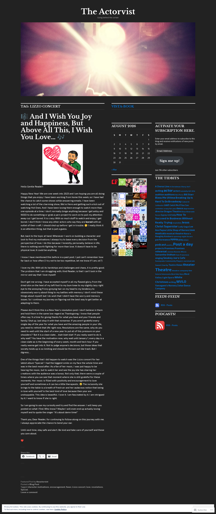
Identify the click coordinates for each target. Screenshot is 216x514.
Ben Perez (179, 195)
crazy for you (170, 208)
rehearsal (161, 251)
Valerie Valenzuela (163, 274)
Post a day (183, 244)
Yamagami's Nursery (166, 285)
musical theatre (174, 233)
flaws (68, 487)
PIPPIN (174, 239)
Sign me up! (170, 161)
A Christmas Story (178, 186)
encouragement (57, 487)
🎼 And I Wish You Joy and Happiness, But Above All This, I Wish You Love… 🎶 (57, 127)
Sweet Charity (161, 265)
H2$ (169, 215)
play (181, 239)
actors (177, 190)
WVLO (181, 281)
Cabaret (185, 202)
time (190, 270)
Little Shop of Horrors (177, 230)
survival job (189, 261)
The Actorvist (108, 11)
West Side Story (177, 274)
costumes (159, 208)
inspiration (177, 223)
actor (168, 190)
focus (157, 215)
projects (159, 248)
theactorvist (42, 481)
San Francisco (182, 255)
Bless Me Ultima (165, 197)
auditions (169, 194)
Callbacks (159, 205)
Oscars (190, 236)
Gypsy (164, 215)
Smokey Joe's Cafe (174, 257)
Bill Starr (189, 194)
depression (189, 208)
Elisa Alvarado (188, 211)
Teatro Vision (175, 265)
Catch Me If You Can (179, 205)
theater (189, 264)
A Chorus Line (162, 186)
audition (159, 194)
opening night (179, 236)
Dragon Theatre (172, 211)
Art (189, 191)
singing (159, 258)
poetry (169, 245)
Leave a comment (29, 492)
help (173, 215)
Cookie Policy (60, 509)
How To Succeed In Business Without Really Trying (174, 218)
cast (166, 204)
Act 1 (188, 187)
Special (24, 489)
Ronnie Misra (180, 252)
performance (162, 239)
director (159, 211)
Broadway (174, 201)
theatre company (180, 270)
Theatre (163, 269)
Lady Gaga (183, 226)
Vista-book (123, 106)
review (170, 252)
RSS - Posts (166, 305)
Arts (193, 191)
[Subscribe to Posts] (157, 305)
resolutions (97, 487)
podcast (160, 244)
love (88, 487)
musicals (160, 233)
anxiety (184, 191)
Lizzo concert (78, 487)
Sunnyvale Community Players (169, 261)
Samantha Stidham (165, 254)
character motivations (38, 487)
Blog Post (34, 484)
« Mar (114, 169)
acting (159, 190)
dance (179, 208)
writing (172, 282)
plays (186, 240)
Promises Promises (174, 248)
